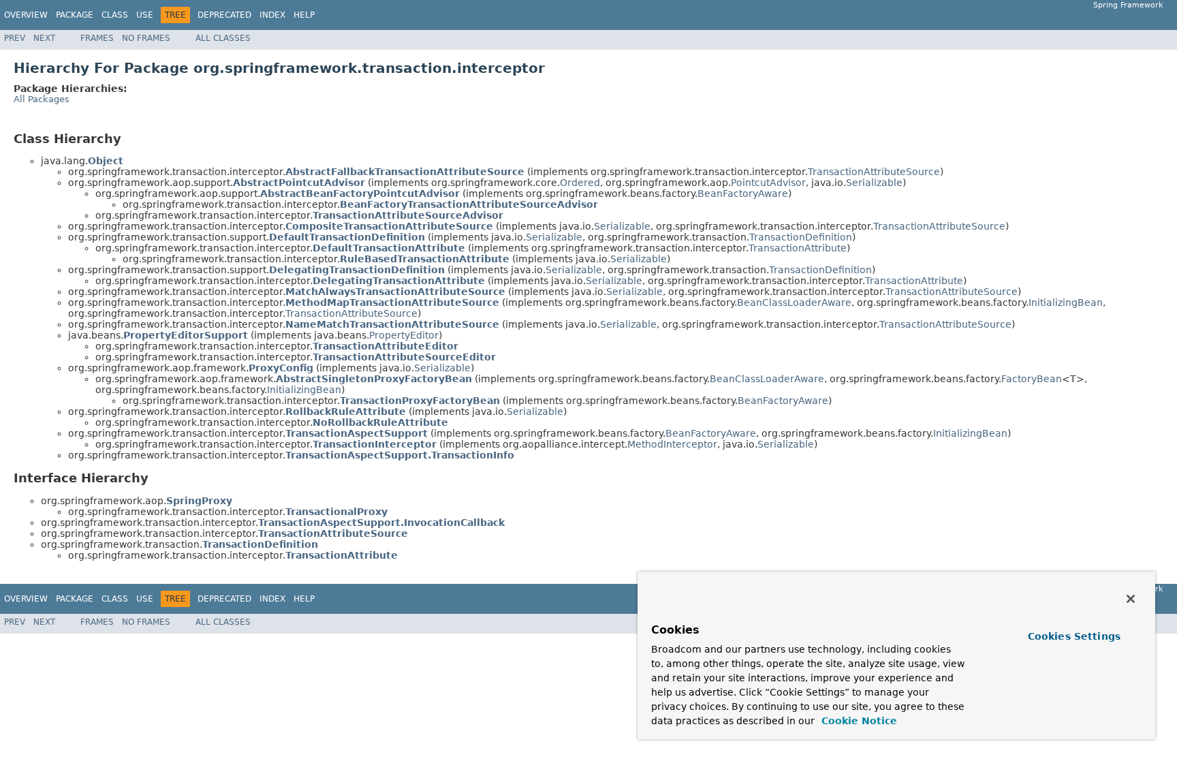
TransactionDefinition (800, 237)
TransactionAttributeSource (874, 171)
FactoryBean (1031, 378)
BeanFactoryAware (742, 193)
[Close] (1131, 599)
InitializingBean (1066, 302)
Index (272, 15)
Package (74, 15)
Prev (14, 38)
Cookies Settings (1074, 636)
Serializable (874, 182)
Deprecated (224, 15)
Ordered (580, 182)
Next (44, 38)
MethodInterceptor (672, 444)
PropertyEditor (404, 335)
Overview (26, 15)
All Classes (223, 38)
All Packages (41, 99)
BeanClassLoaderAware (794, 302)
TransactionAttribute (798, 248)
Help (304, 15)
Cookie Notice (857, 720)
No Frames (146, 38)
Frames (97, 38)
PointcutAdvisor (768, 182)
